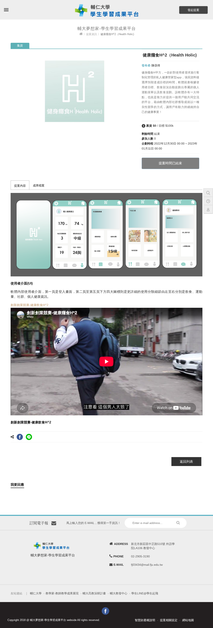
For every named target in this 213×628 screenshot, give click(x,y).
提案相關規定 (168, 620)
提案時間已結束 (170, 163)
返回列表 (186, 461)
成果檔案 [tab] (39, 185)
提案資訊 (91, 34)
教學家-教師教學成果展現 (62, 593)
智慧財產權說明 (145, 620)
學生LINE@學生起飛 (144, 593)
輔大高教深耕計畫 (94, 593)
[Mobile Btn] (6, 6)
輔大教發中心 (118, 593)
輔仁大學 (36, 593)
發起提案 (193, 10)
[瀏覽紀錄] (209, 201)
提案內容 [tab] (20, 185)
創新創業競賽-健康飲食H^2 (29, 305)
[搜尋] (209, 193)
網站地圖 (188, 620)
